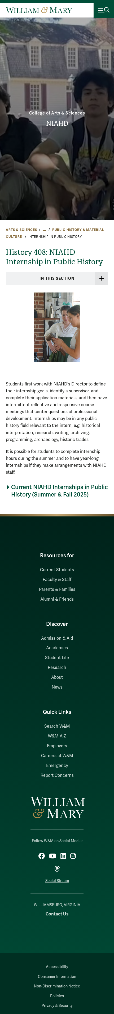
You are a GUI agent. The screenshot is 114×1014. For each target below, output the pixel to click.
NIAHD (57, 124)
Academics (57, 648)
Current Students (57, 569)
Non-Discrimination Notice (57, 986)
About (57, 677)
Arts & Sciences (21, 230)
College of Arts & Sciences (57, 113)
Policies (57, 996)
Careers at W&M (57, 755)
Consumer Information (57, 976)
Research (57, 667)
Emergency (57, 765)
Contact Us (57, 914)
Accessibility (57, 967)
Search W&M (57, 726)
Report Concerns (57, 775)
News (57, 687)
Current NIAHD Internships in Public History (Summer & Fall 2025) (59, 490)
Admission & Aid (57, 638)
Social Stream (57, 881)
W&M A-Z (57, 736)
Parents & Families (57, 589)
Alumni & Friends (57, 599)
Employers (57, 746)
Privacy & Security (57, 1005)
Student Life (57, 657)
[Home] (39, 10)
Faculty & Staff (57, 579)
